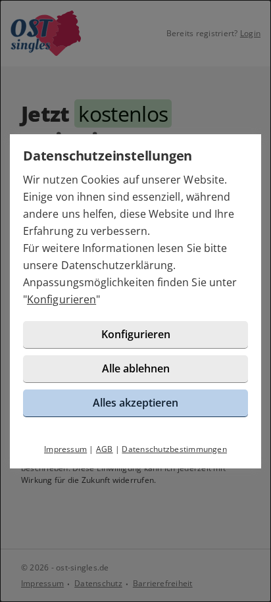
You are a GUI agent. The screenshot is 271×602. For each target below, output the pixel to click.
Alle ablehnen (136, 368)
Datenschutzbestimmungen (174, 449)
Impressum (65, 449)
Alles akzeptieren (135, 402)
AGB (104, 449)
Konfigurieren (61, 299)
